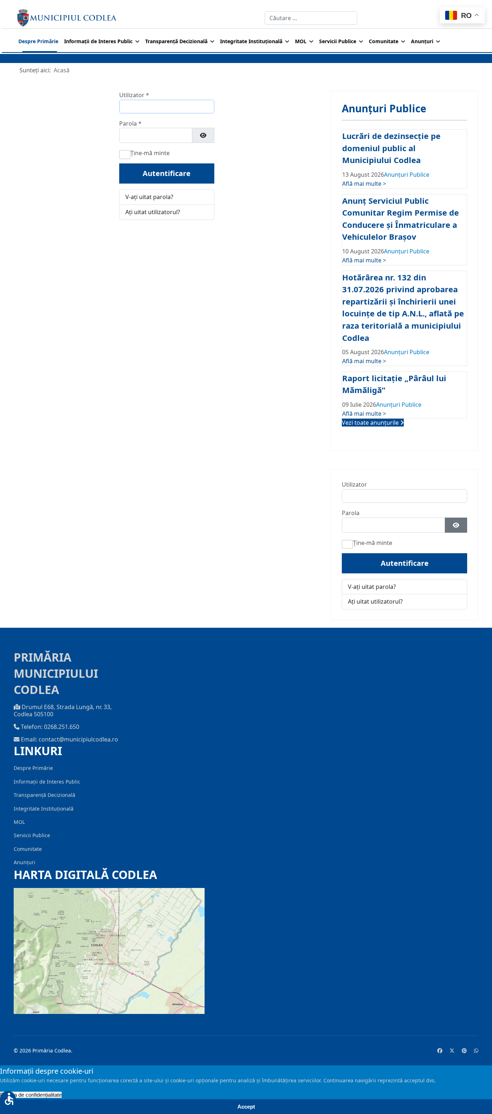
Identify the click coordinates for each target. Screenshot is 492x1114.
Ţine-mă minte (372, 543)
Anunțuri (422, 41)
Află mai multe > (364, 184)
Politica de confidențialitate (31, 1095)
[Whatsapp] (476, 1050)
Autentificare (167, 173)
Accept (246, 1107)
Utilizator (134, 95)
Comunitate (383, 41)
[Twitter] (452, 1050)
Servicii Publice (337, 41)
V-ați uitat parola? (149, 197)
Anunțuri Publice (406, 175)
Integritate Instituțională (251, 41)
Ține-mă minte (150, 153)
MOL (301, 41)
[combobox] (311, 18)
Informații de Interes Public (98, 41)
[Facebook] (439, 1050)
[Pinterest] (464, 1050)
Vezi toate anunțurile (371, 423)
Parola (130, 123)
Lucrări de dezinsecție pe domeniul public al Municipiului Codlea (391, 147)
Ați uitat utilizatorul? (152, 212)
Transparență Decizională (176, 41)
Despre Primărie (38, 41)
